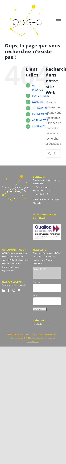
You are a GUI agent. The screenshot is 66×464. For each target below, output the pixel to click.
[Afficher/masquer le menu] (59, 20)
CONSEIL (37, 102)
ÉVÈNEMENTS (41, 114)
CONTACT (38, 126)
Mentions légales (35, 338)
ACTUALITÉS (40, 120)
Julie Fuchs (37, 324)
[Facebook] (8, 290)
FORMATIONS (40, 95)
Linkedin (22, 285)
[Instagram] (13, 290)
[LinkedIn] (3, 290)
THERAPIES (39, 108)
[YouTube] (19, 290)
